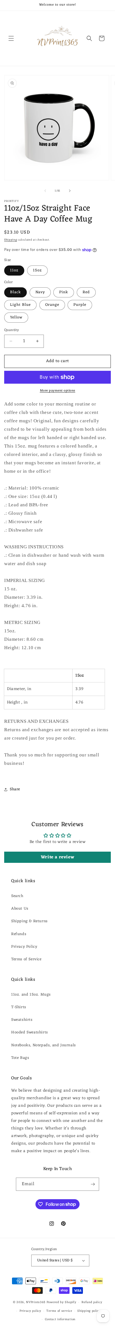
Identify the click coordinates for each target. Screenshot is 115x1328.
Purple (79, 304)
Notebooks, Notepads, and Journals (43, 1045)
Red (86, 292)
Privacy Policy (24, 946)
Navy (40, 292)
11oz (14, 270)
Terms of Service (26, 959)
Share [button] (15, 789)
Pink (63, 292)
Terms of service (59, 1311)
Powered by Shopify (61, 1302)
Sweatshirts (22, 1019)
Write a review (57, 857)
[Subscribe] (93, 1184)
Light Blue (20, 304)
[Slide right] (70, 191)
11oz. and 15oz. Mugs (31, 994)
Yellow (16, 317)
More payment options (57, 390)
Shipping (10, 239)
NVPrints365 (35, 1302)
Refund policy (92, 1302)
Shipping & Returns (29, 921)
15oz (37, 270)
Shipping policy (89, 1311)
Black (15, 292)
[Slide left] (45, 191)
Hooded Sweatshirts (29, 1032)
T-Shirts (18, 1007)
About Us (19, 908)
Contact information (60, 1319)
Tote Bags (20, 1057)
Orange (52, 304)
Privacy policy (30, 1311)
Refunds (18, 934)
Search (17, 896)
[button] (11, 38)
